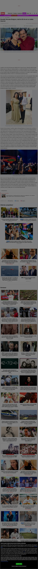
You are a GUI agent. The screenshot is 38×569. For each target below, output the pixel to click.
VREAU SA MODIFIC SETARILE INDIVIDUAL (19, 566)
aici (24, 551)
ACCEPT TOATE (19, 563)
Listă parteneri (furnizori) (4, 561)
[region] (19, 555)
